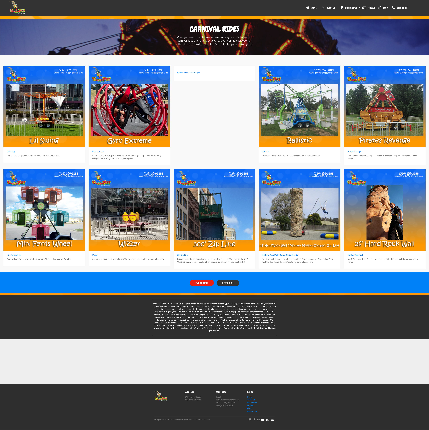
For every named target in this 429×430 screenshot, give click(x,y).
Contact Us (252, 411)
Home (249, 397)
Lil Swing (11, 152)
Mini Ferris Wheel (14, 255)
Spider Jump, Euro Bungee (188, 73)
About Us (251, 400)
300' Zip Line (182, 255)
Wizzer (95, 255)
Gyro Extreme (98, 152)
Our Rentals (252, 403)
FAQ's (386, 7)
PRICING (371, 7)
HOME (315, 7)
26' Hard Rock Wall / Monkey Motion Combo (280, 255)
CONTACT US (407, 7)
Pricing (250, 406)
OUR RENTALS (351, 7)
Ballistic (265, 152)
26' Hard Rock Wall (355, 255)
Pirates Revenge (354, 152)
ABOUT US (331, 7)
